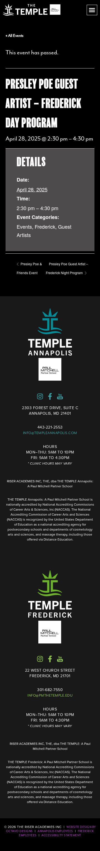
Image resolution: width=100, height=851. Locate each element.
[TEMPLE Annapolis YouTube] (60, 396)
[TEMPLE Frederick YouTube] (60, 659)
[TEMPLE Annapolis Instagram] (40, 396)
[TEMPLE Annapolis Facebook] (50, 396)
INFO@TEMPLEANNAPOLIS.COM (50, 433)
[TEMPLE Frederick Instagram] (40, 659)
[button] (92, 10)
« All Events (14, 35)
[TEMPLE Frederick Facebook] (50, 659)
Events (24, 226)
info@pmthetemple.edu (50, 695)
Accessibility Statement (61, 835)
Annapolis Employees (55, 831)
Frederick (45, 226)
